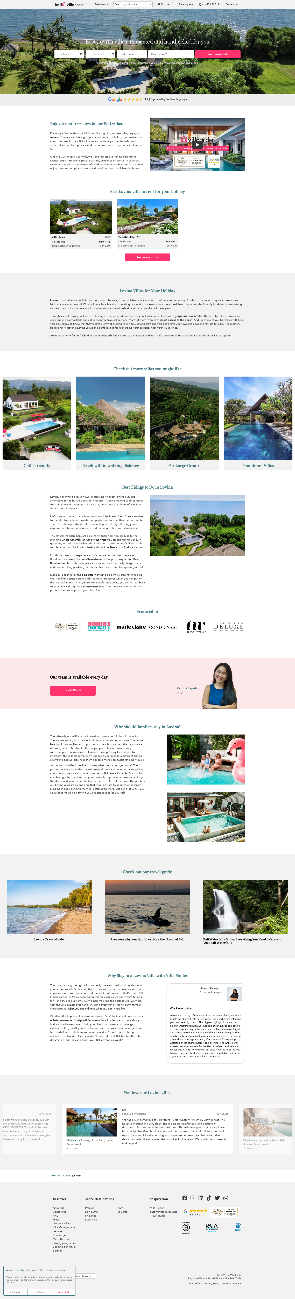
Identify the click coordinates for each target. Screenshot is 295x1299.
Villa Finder (157, 1208)
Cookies (226, 1283)
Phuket (89, 1208)
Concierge (59, 1235)
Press (56, 1220)
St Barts (122, 1212)
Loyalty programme (65, 1243)
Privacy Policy (212, 1283)
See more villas (147, 257)
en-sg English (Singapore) (80, 1276)
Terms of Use (195, 1283)
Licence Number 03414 (229, 1278)
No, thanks (39, 1292)
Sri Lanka (90, 1216)
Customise (15, 1292)
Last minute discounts (163, 1212)
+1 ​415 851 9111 (211, 4)
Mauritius (91, 1220)
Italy (120, 1208)
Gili (160, 63)
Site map (237, 1283)
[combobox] (133, 4)
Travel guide (157, 1216)
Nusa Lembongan (174, 63)
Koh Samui (91, 1212)
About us (58, 1208)
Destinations (101, 4)
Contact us (231, 4)
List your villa (61, 1223)
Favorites (167, 4)
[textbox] (133, 4)
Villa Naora (73, 1140)
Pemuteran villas (147, 63)
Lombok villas (126, 63)
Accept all (63, 1292)
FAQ (55, 1216)
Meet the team (62, 1239)
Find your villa (218, 54)
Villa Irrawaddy (252, 1140)
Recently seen (186, 4)
